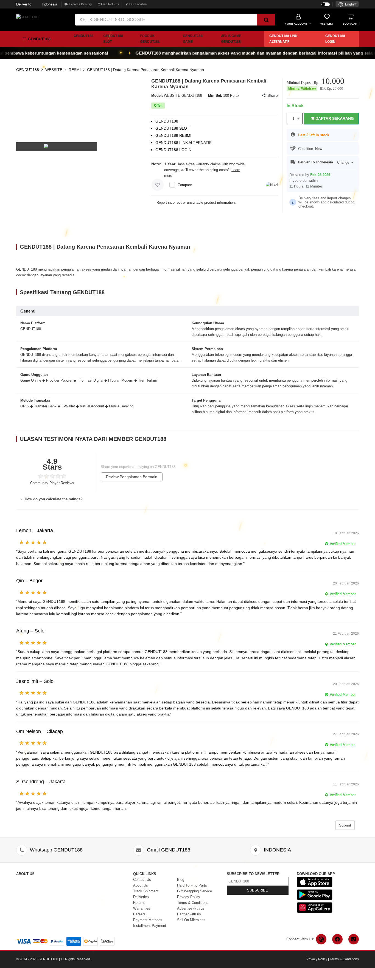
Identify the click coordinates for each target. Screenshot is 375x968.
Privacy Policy (188, 897)
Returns (139, 903)
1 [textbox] (293, 118)
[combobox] (347, 4)
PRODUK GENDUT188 (150, 39)
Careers (139, 914)
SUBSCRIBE (257, 890)
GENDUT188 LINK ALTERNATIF (283, 39)
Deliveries (141, 897)
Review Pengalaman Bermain (131, 477)
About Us (140, 885)
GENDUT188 (83, 36)
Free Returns (109, 4)
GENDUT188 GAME (193, 39)
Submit (345, 825)
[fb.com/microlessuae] (337, 939)
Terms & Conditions (192, 903)
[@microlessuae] (321, 939)
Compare (185, 185)
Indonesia (36, 4)
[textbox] (347, 4)
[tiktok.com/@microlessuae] (353, 939)
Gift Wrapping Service (194, 891)
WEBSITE (53, 69)
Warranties (141, 908)
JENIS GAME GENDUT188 (231, 39)
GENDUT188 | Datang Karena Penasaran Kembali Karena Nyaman (145, 69)
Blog (180, 880)
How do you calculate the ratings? (53, 499)
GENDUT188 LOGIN (335, 39)
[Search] (266, 19)
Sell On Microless (191, 920)
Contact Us (142, 880)
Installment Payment (149, 926)
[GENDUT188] (27, 16)
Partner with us (189, 914)
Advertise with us (191, 908)
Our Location (138, 4)
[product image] (56, 146)
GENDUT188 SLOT (113, 39)
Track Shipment (145, 891)
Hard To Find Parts (192, 885)
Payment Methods (147, 920)
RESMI (75, 69)
